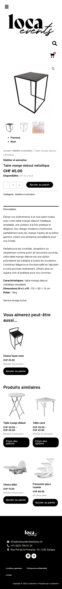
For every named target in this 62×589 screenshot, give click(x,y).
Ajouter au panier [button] (16, 371)
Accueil (6, 150)
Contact (9, 575)
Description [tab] (9, 209)
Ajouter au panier (40, 184)
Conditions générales (14, 568)
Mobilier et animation (22, 150)
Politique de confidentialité (37, 568)
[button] (31, 6)
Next (13, 141)
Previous (15, 137)
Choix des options (12, 442)
